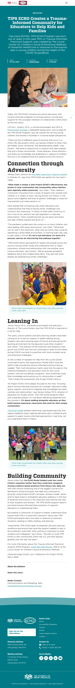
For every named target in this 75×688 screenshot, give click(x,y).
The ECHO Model (15, 410)
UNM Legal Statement (55, 683)
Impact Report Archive (48, 633)
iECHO (41, 630)
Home (41, 621)
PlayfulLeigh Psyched (17, 130)
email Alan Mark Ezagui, (42, 547)
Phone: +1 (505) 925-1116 (51, 647)
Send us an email (48, 645)
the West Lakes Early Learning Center (49, 174)
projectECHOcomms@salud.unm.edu (25, 586)
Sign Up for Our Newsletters (16, 632)
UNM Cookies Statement (38, 683)
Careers (42, 627)
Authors (42, 636)
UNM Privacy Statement (20, 683)
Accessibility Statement (48, 624)
